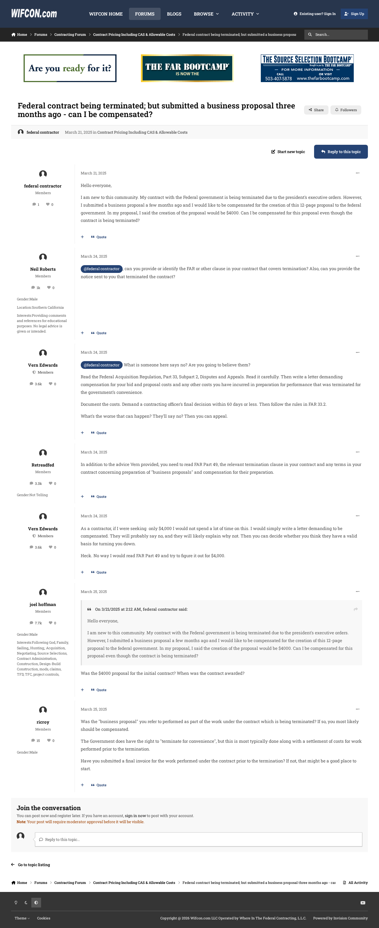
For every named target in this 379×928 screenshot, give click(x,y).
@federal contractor (102, 268)
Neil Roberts (43, 269)
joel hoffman (43, 604)
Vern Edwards (43, 365)
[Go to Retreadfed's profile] (43, 453)
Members (45, 372)
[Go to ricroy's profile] (43, 710)
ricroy (43, 722)
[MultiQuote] (82, 237)
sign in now (135, 815)
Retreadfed (43, 465)
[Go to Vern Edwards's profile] (43, 353)
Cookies (43, 918)
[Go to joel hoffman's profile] (43, 593)
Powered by (340, 918)
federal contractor (43, 132)
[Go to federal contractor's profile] (21, 132)
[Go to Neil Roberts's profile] (43, 257)
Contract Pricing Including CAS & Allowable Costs (142, 132)
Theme (21, 918)
